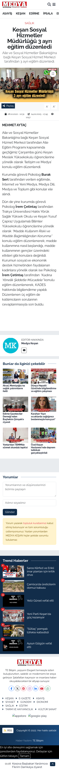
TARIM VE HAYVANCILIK (19, 709)
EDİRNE (34, 13)
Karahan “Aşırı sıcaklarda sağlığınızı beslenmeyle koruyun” (43, 416)
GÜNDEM (25, 702)
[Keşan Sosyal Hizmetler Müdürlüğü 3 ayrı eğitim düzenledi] (29, 85)
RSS (9, 730)
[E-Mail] (24, 350)
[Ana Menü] (54, 4)
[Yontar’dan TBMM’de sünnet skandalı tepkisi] (15, 435)
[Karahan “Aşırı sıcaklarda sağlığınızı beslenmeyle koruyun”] (43, 404)
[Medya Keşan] (11, 345)
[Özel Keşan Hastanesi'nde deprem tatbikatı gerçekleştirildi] (43, 435)
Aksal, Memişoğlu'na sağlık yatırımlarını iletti (14, 388)
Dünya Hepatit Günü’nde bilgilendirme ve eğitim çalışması (43, 388)
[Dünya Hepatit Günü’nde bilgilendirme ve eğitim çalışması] (43, 375)
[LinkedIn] (35, 688)
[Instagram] (29, 688)
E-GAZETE (25, 698)
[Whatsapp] (47, 688)
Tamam (24, 756)
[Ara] (49, 4)
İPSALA (48, 13)
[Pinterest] (23, 688)
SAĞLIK (29, 23)
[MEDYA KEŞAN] (14, 4)
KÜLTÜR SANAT (47, 709)
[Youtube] (41, 688)
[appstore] (20, 716)
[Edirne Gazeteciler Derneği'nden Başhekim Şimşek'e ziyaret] (15, 404)
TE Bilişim (38, 740)
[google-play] (38, 716)
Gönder (10, 512)
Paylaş (10, 105)
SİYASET (10, 702)
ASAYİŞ (7, 13)
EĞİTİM (23, 705)
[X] (17, 688)
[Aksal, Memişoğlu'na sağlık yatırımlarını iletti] (15, 375)
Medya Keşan (29, 343)
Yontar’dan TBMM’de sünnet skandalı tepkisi (15, 446)
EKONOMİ (42, 702)
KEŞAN (20, 13)
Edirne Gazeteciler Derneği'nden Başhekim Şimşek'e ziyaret (13, 417)
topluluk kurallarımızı (35, 523)
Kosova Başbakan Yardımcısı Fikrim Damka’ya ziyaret (30, 765)
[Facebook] (11, 688)
